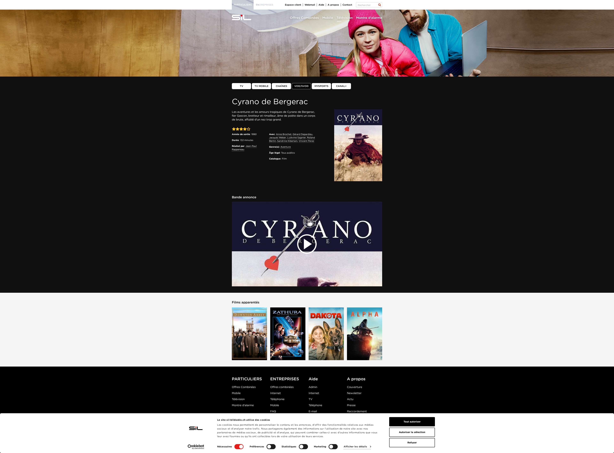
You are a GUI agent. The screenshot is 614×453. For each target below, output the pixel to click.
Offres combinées (282, 387)
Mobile (327, 18)
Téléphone (315, 405)
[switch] (271, 446)
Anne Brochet (283, 134)
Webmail (310, 4)
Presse (351, 405)
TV (241, 86)
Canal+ (341, 86)
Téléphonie (277, 399)
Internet (275, 393)
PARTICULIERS (247, 378)
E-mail (313, 411)
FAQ (273, 411)
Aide (321, 4)
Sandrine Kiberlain (287, 141)
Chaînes (281, 86)
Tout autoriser (412, 421)
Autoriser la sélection (412, 432)
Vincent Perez (306, 141)
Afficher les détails (355, 446)
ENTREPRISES (284, 378)
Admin (313, 387)
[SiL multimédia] (245, 17)
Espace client (293, 4)
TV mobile (261, 86)
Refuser (412, 442)
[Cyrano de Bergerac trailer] (307, 244)
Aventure (285, 147)
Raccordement (357, 411)
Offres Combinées (304, 18)
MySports (321, 86)
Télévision (345, 18)
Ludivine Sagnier (296, 137)
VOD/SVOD (301, 86)
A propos (333, 4)
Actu (350, 399)
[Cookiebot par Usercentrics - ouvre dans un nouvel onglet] (196, 446)
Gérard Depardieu (302, 134)
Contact (347, 4)
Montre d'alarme (369, 18)
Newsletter (354, 393)
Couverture (354, 387)
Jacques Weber (277, 137)
